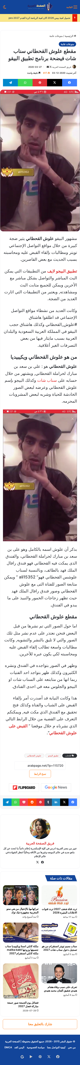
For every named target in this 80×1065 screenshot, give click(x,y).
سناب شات (47, 380)
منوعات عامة (56, 35)
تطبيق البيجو (53, 755)
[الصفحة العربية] (40, 7)
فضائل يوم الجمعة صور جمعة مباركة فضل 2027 (23, 1004)
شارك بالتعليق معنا (40, 1024)
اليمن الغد (19, 1047)
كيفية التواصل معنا (56, 1047)
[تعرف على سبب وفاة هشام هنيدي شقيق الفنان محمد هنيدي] (59, 973)
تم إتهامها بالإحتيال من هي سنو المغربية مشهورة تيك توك (23, 910)
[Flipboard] (24, 787)
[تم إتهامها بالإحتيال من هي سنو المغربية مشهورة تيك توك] (21, 895)
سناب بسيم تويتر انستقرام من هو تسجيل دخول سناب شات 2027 (59, 948)
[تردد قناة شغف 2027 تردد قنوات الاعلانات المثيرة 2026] (59, 895)
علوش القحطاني (34, 755)
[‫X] (37, 862)
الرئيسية (69, 35)
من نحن (72, 1047)
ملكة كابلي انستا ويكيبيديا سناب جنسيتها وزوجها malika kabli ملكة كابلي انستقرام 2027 (22, 950)
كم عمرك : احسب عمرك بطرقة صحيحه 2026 (47, 17)
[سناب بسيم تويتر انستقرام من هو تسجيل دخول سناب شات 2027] (59, 933)
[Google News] (56, 787)
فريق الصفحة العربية (61, 67)
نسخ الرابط (40, 773)
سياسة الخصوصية (36, 1047)
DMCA (8, 1047)
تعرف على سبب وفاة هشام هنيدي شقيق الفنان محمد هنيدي (60, 988)
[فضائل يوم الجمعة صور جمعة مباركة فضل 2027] (21, 981)
